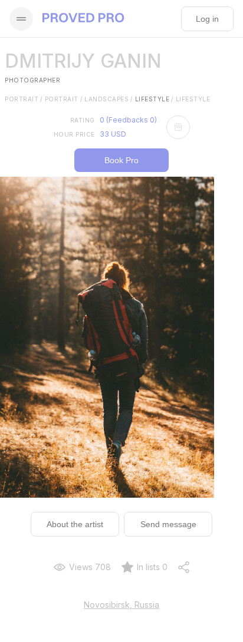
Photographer (32, 80)
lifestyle (154, 98)
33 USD (113, 134)
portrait (24, 98)
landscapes (108, 98)
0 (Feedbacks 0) (128, 119)
